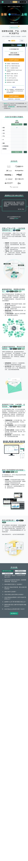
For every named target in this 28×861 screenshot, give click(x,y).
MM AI (5, 103)
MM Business (20, 570)
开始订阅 (17, 124)
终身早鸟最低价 (14, 60)
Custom (20, 573)
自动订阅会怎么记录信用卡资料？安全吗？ (14, 609)
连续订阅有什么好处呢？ (10, 591)
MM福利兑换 (11, 106)
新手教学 (16, 218)
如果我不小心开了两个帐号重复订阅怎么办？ (15, 601)
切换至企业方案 (14, 27)
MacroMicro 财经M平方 (2, 1)
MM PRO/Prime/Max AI (8, 570)
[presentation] (1, 206)
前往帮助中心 (14, 613)
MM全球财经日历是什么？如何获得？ (13, 584)
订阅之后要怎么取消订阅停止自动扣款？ (14, 594)
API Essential (7, 573)
